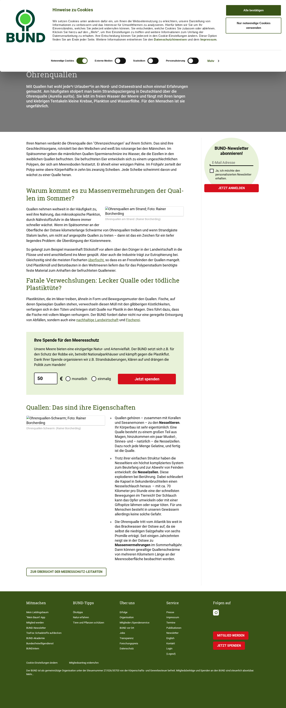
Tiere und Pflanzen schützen (88, 622)
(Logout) (171, 653)
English (170, 638)
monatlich (79, 379)
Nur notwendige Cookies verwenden (253, 25)
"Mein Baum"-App (35, 617)
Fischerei (133, 320)
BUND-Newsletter (36, 627)
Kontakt (170, 643)
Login (169, 648)
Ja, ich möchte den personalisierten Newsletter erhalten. (233, 174)
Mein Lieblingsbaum (37, 612)
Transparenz (126, 638)
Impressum (208, 39)
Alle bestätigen (253, 10)
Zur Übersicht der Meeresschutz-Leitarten (66, 572)
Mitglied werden (35, 622)
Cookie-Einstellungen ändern (42, 662)
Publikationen (173, 627)
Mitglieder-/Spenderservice (134, 622)
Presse (170, 612)
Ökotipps (78, 612)
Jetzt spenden (147, 379)
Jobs (122, 632)
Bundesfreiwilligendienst (40, 643)
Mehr (210, 61)
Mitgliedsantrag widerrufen (84, 662)
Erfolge (123, 612)
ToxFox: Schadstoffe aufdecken (43, 632)
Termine (170, 622)
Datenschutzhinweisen (170, 39)
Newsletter (172, 632)
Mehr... (29, 674)
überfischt (96, 260)
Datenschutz (127, 648)
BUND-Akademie (35, 638)
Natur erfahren (81, 617)
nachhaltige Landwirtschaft (97, 320)
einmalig (104, 379)
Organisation (127, 617)
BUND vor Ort (127, 627)
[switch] (120, 61)
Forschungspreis (129, 643)
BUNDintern (32, 648)
